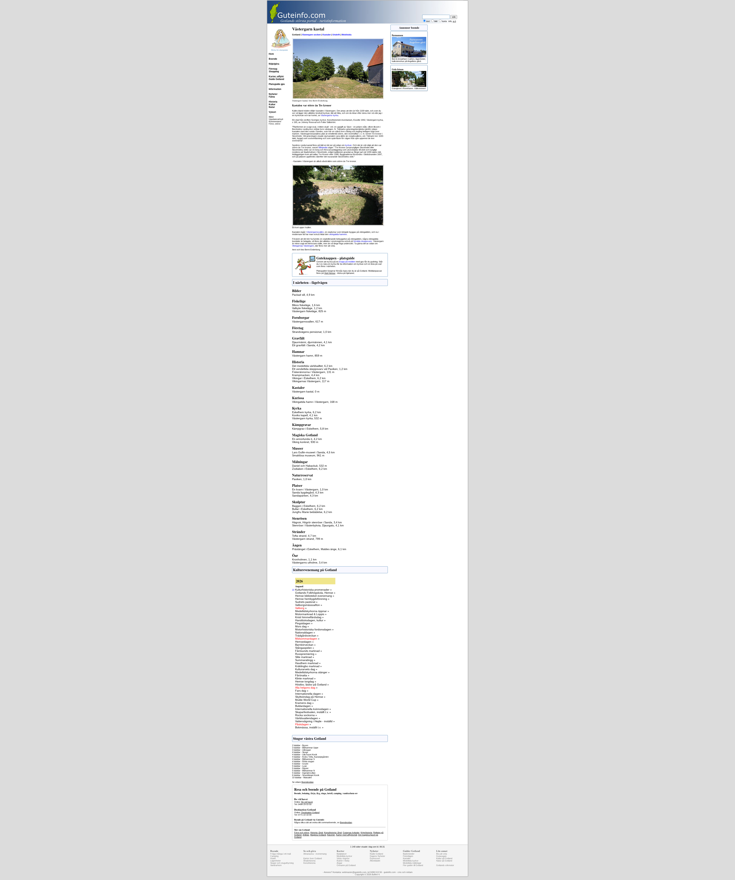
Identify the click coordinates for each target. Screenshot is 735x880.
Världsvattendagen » (307, 718)
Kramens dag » (304, 702)
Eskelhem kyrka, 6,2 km (306, 412)
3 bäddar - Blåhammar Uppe (305, 747)
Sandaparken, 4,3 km (305, 495)
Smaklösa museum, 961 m (308, 455)
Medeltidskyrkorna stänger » (312, 672)
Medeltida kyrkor (344, 856)
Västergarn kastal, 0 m (305, 391)
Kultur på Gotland (444, 858)
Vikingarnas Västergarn (303, 246)
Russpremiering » (306, 653)
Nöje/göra (274, 64)
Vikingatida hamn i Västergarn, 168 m (315, 401)
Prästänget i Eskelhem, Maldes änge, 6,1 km (319, 549)
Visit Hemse (329, 273)
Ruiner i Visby (343, 861)
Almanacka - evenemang (315, 854)
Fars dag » (301, 690)
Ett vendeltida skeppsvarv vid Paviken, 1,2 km (319, 368)
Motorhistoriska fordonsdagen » (314, 629)
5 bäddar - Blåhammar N (303, 770)
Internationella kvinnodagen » (313, 709)
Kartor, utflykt (276, 76)
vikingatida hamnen (338, 234)
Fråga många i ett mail (280, 854)
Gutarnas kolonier (351, 832)
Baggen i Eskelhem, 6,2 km (308, 505)
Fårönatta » (302, 675)
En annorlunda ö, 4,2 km (307, 438)
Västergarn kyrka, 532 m (307, 418)
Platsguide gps (277, 84)
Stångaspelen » (304, 647)
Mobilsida (346, 34)
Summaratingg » (305, 660)
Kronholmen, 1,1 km (304, 559)
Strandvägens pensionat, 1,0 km (311, 331)
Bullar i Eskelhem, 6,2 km (307, 508)
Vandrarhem (276, 865)
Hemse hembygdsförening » (312, 598)
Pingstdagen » (304, 623)
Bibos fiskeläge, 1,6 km (306, 305)
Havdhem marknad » (308, 663)
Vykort (272, 112)
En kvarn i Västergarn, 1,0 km (310, 489)
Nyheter (273, 94)
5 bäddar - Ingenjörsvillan (303, 773)
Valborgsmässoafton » (308, 604)
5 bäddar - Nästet (300, 768)
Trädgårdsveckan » (306, 635)
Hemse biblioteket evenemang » (314, 595)
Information (275, 89)
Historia (273, 101)
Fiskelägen (408, 856)
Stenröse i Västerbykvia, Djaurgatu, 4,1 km (318, 525)
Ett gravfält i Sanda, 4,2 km (308, 345)
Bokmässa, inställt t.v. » (309, 727)
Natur (272, 107)
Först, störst (274, 124)
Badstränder (408, 854)
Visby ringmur (343, 858)
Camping (274, 856)
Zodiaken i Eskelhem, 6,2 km (309, 468)
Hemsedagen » (304, 641)
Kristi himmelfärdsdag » (309, 617)
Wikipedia (322, 147)
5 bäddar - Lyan (299, 766)
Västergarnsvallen (315, 232)
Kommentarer (275, 121)
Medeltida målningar (412, 863)
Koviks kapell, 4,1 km (305, 415)
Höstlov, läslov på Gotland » (312, 684)
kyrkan (348, 145)
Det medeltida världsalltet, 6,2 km (312, 365)
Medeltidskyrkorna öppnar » (312, 611)
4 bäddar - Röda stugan (303, 761)
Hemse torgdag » (305, 681)
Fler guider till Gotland (413, 865)
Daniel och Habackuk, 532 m (309, 465)
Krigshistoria (366, 832)
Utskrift (336, 34)
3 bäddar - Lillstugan (301, 750)
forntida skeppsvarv (363, 241)
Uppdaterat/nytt (276, 119)
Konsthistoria (309, 863)
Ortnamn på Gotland (346, 865)
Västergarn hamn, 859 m (307, 355)
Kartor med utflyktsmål (346, 835)
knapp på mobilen (347, 261)
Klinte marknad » (305, 678)
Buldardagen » (304, 705)
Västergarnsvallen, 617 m (307, 321)
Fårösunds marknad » (308, 650)
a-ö (454, 21)
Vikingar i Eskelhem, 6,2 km (309, 378)
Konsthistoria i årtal (333, 832)
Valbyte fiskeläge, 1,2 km (307, 308)
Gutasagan (441, 856)
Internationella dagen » (309, 693)
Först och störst (301, 832)
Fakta (272, 96)
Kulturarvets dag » (306, 669)
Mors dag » (302, 626)
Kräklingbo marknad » (308, 666)
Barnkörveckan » (305, 644)
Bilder (271, 117)
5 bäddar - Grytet (300, 764)
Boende (273, 59)
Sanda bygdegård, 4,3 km (307, 492)
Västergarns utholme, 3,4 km (309, 562)
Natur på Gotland (444, 861)
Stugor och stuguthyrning (282, 863)
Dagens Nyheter (377, 856)
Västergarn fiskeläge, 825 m (309, 311)
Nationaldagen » (305, 632)
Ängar (339, 863)
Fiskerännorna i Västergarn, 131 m (313, 372)
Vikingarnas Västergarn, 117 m (310, 381)
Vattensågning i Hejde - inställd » (315, 721)
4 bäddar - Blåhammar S (303, 759)
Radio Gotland (376, 854)
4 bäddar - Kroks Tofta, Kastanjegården (310, 757)
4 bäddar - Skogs (300, 752)
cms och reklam (405, 872)
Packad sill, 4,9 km (303, 294)
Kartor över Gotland (312, 858)
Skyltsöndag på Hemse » (310, 696)
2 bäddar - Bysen (300, 745)
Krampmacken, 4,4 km (305, 375)
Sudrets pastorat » (306, 601)
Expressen (375, 858)
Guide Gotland (276, 79)
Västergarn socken (311, 34)
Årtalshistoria (309, 861)
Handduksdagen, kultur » (310, 620)
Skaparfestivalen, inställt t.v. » (313, 712)
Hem (271, 54)
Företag (273, 69)
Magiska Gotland (318, 835)
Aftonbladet (375, 861)
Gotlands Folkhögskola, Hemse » (315, 592)
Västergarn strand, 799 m (307, 538)
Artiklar (306, 835)
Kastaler (327, 34)
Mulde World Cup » (306, 699)
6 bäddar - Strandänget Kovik (305, 775)
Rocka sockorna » (306, 715)
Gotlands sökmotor (445, 865)
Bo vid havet (307, 802)
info (450, 21)
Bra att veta (441, 854)
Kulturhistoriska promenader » (313, 589)
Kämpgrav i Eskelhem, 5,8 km (310, 428)
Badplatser (342, 854)
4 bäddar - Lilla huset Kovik (304, 754)
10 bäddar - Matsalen (302, 777)
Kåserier (331, 835)
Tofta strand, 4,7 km (304, 535)
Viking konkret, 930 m (305, 442)
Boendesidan (307, 782)
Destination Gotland (310, 812)
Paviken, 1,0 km (301, 479)
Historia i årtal (316, 832)
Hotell (272, 858)
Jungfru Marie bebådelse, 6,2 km (312, 512)
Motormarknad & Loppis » (311, 614)
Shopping (274, 71)
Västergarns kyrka (329, 115)
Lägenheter (275, 861)
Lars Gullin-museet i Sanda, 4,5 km (313, 452)
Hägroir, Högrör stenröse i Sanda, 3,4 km (317, 522)
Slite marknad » (304, 657)
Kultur (272, 104)
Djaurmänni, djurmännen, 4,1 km (312, 342)
